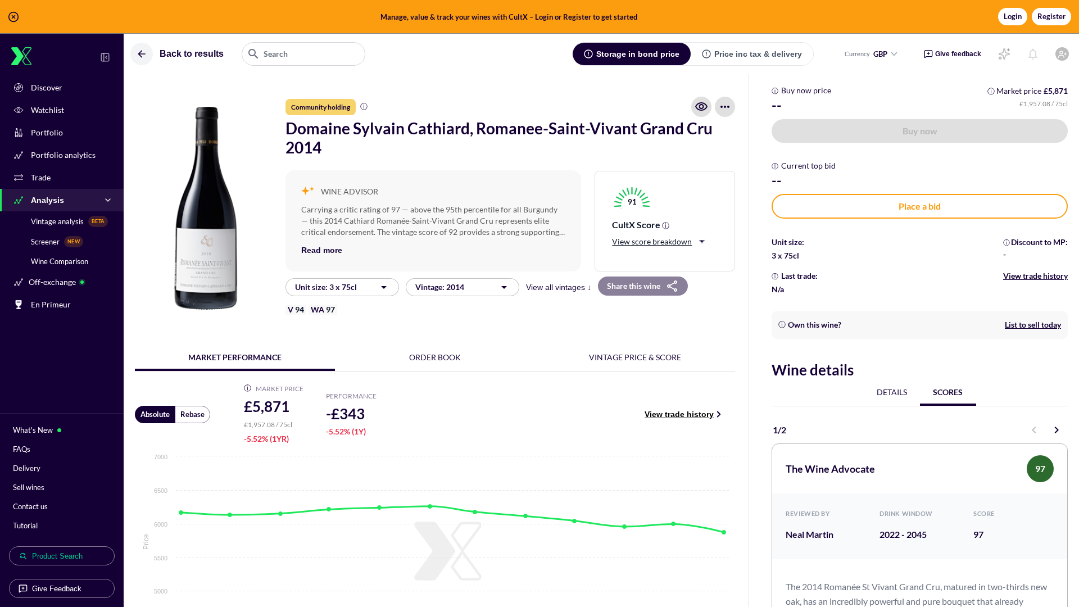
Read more (321, 250)
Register (1051, 16)
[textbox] (303, 54)
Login (1013, 16)
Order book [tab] (435, 357)
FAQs (21, 449)
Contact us (30, 506)
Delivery (26, 468)
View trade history (679, 414)
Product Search (57, 556)
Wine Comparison (59, 261)
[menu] (725, 107)
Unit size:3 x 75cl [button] (326, 287)
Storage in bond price (637, 53)
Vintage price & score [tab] (635, 357)
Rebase (192, 414)
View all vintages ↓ (558, 287)
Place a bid (920, 206)
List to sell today (1033, 324)
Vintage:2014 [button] (439, 287)
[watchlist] (701, 107)
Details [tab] (892, 392)
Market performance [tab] (235, 357)
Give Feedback (56, 589)
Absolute (155, 414)
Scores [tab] (948, 392)
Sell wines (28, 487)
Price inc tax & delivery (758, 53)
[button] (539, 17)
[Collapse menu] (105, 57)
